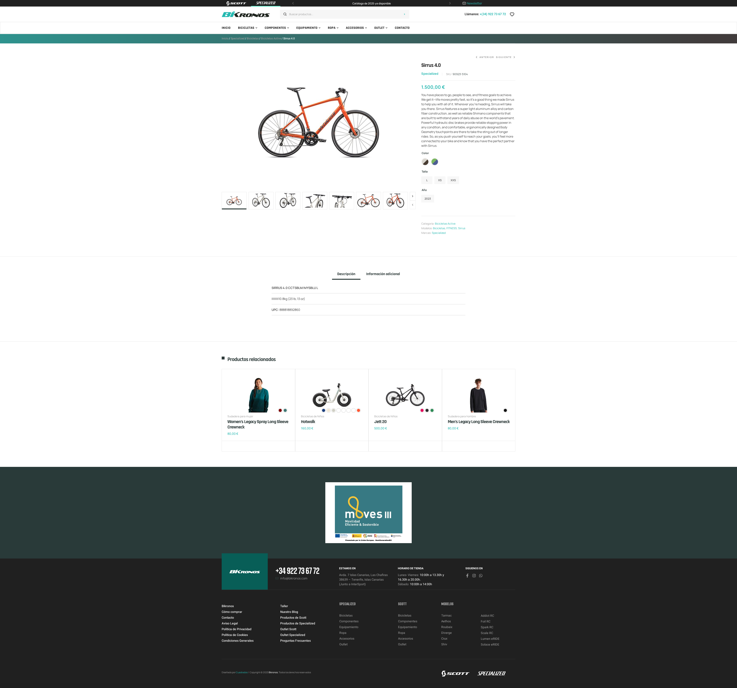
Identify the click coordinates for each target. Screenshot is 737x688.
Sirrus (461, 228)
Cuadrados (242, 672)
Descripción (346, 274)
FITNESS (451, 228)
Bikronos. (273, 672)
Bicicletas (253, 39)
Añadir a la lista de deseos (231, 446)
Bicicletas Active (271, 39)
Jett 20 (380, 422)
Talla (425, 171)
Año (424, 190)
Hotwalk (308, 422)
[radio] (425, 162)
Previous (413, 204)
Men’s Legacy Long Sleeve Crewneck (479, 422)
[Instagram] (474, 576)
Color (425, 153)
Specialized (238, 39)
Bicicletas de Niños (312, 416)
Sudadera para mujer (240, 416)
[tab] (346, 276)
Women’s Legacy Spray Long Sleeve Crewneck (257, 424)
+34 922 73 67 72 (297, 570)
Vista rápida (243, 446)
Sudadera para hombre (462, 416)
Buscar (404, 14)
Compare (237, 446)
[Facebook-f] (467, 576)
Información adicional (383, 274)
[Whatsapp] (481, 576)
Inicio (225, 39)
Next (413, 196)
